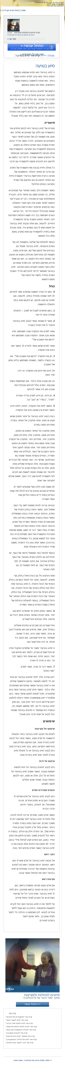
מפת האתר (18, 1060)
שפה (23, 10)
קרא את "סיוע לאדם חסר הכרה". (19, 1023)
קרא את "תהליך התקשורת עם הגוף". (20, 1030)
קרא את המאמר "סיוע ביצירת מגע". (20, 1036)
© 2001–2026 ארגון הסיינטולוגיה (38, 1060)
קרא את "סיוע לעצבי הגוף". (16, 1020)
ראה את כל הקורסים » (32, 54)
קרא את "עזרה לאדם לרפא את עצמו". (21, 1027)
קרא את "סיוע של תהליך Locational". (21, 1039)
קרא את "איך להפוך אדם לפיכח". (19, 1043)
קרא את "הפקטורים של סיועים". (18, 1017)
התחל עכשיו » (32, 46)
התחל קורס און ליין (11, 10)
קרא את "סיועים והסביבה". (16, 1033)
